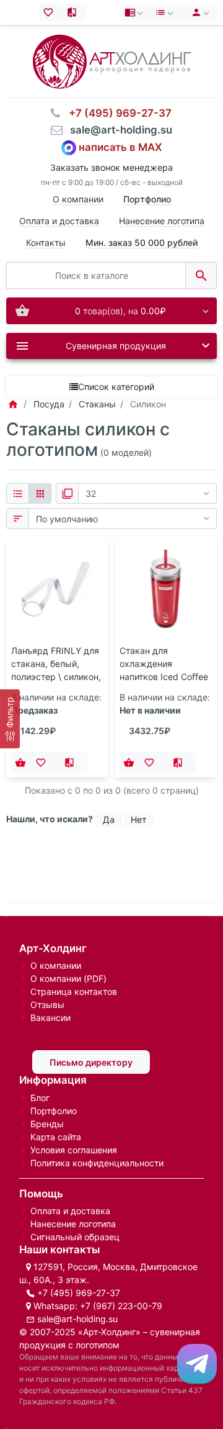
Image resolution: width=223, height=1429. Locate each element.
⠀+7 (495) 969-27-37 (116, 113)
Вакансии (50, 1017)
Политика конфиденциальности (97, 1163)
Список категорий (116, 386)
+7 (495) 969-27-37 (78, 1292)
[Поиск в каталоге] (201, 275)
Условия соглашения (73, 1150)
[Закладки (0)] (51, 12)
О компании (78, 199)
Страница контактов (73, 991)
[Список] (17, 493)
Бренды (47, 1123)
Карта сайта (55, 1137)
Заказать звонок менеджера (111, 167)
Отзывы (47, 1004)
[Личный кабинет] (198, 12)
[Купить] (20, 762)
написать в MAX (120, 147)
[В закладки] (44, 762)
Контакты (46, 242)
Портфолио (53, 1110)
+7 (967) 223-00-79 (121, 1305)
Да (109, 819)
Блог (40, 1097)
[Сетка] (39, 493)
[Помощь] (135, 12)
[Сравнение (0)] (75, 12)
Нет (138, 819)
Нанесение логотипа (161, 220)
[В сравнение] (73, 762)
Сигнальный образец (75, 1237)
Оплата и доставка (59, 220)
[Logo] (112, 60)
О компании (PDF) (68, 978)
